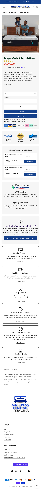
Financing (7, 437)
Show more (7, 84)
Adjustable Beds (9, 434)
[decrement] (11, 107)
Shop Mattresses (9, 432)
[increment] (30, 107)
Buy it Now (20, 116)
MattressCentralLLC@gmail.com (14, 457)
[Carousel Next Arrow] (36, 34)
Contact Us (7, 439)
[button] (4, 7)
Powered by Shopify (27, 486)
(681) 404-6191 (8, 455)
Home (4, 12)
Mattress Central (17, 486)
